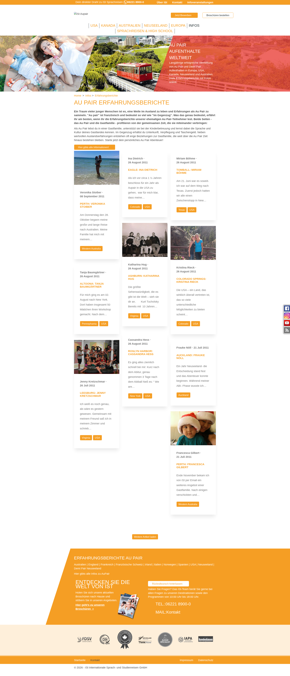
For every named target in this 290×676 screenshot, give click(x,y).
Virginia (134, 316)
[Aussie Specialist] (165, 639)
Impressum (186, 660)
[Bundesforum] (205, 639)
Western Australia (91, 248)
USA (94, 25)
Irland (148, 564)
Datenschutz (205, 660)
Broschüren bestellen (217, 15)
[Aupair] (81, 14)
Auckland (183, 395)
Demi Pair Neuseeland (87, 568)
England (93, 564)
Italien (157, 564)
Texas (181, 210)
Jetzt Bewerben (183, 15)
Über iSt (162, 2)
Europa (178, 25)
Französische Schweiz (129, 564)
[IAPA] (185, 639)
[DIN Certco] (104, 640)
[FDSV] (84, 639)
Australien (129, 25)
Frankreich (107, 564)
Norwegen (170, 564)
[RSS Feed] (287, 330)
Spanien (183, 564)
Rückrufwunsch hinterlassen (167, 583)
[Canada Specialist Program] (124, 639)
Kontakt (177, 2)
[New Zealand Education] (145, 639)
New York (135, 396)
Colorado (135, 207)
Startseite (79, 660)
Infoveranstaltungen (200, 2)
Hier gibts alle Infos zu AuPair (92, 573)
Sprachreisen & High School (145, 31)
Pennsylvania (89, 323)
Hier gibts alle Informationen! (93, 147)
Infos (194, 25)
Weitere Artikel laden (145, 537)
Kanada (108, 25)
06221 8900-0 (178, 604)
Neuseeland (156, 25)
